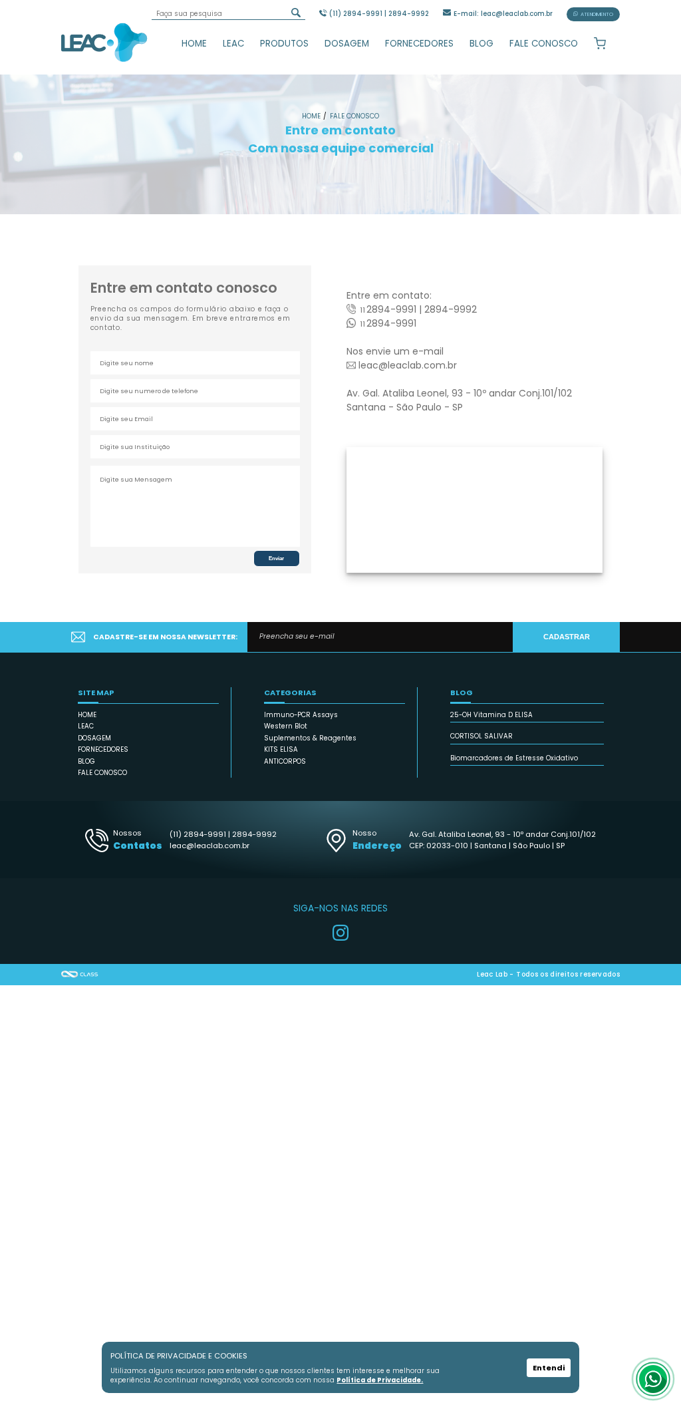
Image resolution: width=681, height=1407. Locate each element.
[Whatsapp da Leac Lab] (653, 1379)
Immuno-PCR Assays (301, 714)
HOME (194, 43)
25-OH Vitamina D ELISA (491, 714)
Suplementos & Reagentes (310, 738)
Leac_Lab (104, 42)
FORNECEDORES (419, 43)
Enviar (276, 558)
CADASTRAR (566, 637)
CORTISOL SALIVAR (481, 736)
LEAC (233, 43)
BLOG (481, 43)
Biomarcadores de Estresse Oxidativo (514, 758)
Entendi (549, 1367)
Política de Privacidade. (380, 1380)
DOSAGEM (347, 43)
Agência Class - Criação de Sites (79, 974)
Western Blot (285, 726)
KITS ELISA (281, 749)
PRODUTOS (284, 43)
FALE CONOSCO (543, 43)
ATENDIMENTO (597, 14)
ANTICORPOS (285, 761)
